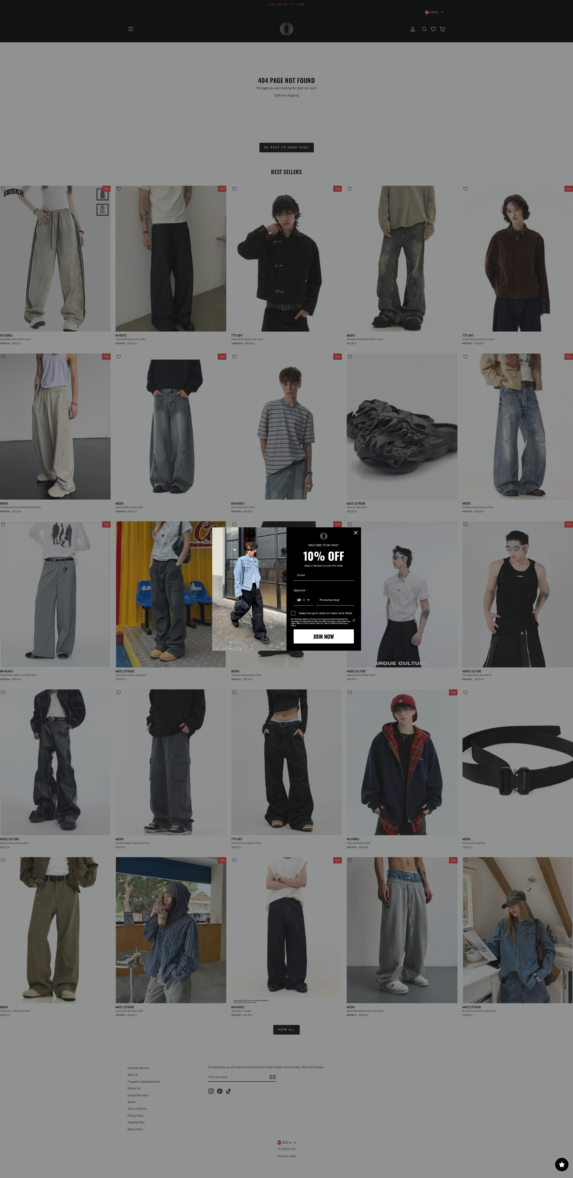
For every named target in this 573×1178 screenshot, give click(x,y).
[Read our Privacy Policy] (354, 620)
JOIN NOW (323, 636)
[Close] (355, 532)
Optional (299, 590)
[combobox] (303, 600)
